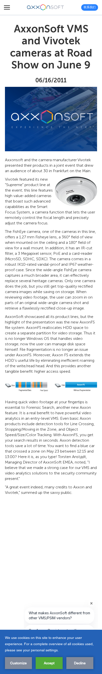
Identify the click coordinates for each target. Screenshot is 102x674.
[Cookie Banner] (51, 652)
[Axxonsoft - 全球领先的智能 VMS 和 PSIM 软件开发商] (45, 7)
